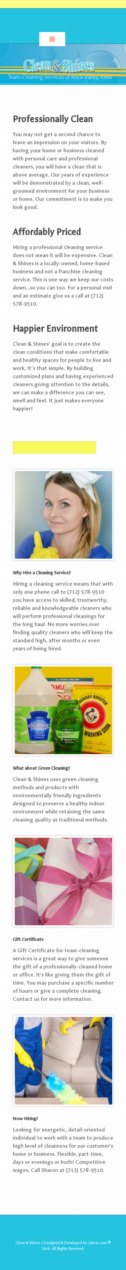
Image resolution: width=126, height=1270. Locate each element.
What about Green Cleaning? (41, 768)
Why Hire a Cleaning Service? (42, 573)
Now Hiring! (25, 1118)
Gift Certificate (28, 939)
